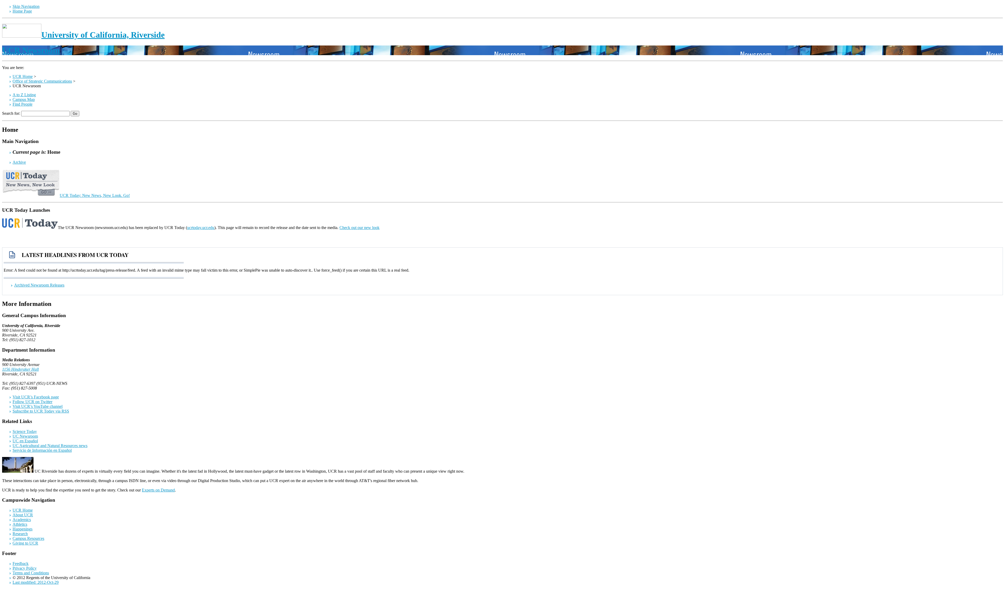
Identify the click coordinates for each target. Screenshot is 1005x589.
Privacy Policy (25, 568)
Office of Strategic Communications (42, 81)
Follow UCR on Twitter (32, 401)
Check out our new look (359, 227)
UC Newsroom (25, 436)
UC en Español (25, 441)
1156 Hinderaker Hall (20, 369)
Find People (22, 104)
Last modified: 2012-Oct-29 (36, 582)
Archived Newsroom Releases (39, 285)
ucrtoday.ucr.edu (200, 227)
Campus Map (24, 99)
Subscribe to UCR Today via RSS (41, 411)
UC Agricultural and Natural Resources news (50, 445)
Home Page (22, 11)
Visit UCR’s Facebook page (36, 397)
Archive (19, 162)
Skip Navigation (26, 6)
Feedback (21, 563)
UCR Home (23, 76)
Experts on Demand (158, 490)
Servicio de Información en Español (42, 450)
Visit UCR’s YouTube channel (38, 406)
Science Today (25, 431)
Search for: (11, 113)
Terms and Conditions (31, 573)
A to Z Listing (24, 95)
